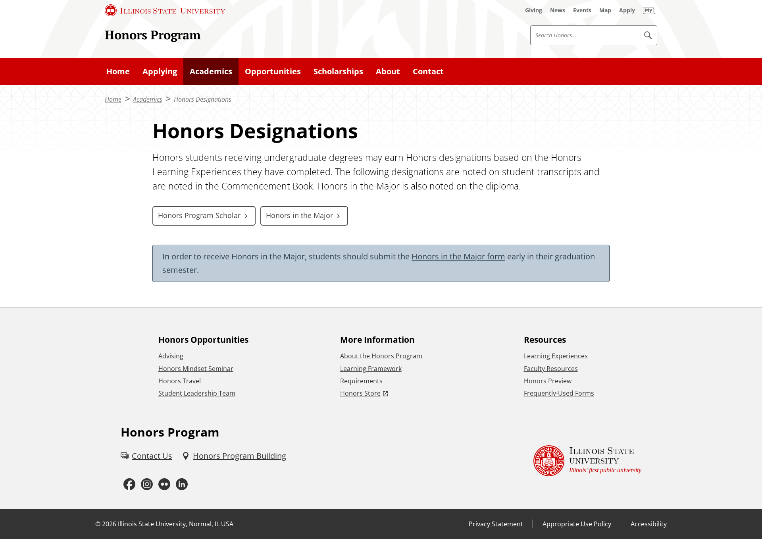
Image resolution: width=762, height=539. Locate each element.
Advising (170, 356)
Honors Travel (179, 381)
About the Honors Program (381, 356)
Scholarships (338, 71)
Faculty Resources (551, 368)
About (388, 71)
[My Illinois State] (649, 10)
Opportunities (273, 71)
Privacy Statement (496, 524)
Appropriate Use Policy (577, 524)
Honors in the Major (299, 215)
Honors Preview (548, 381)
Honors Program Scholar (199, 215)
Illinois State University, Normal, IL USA (175, 524)
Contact (428, 71)
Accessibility (649, 524)
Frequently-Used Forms (559, 393)
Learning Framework (371, 368)
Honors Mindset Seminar (195, 368)
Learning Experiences (556, 356)
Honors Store (360, 393)
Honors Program (153, 35)
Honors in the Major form (458, 256)
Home (118, 71)
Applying (159, 71)
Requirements (361, 381)
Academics (211, 71)
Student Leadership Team (196, 393)
